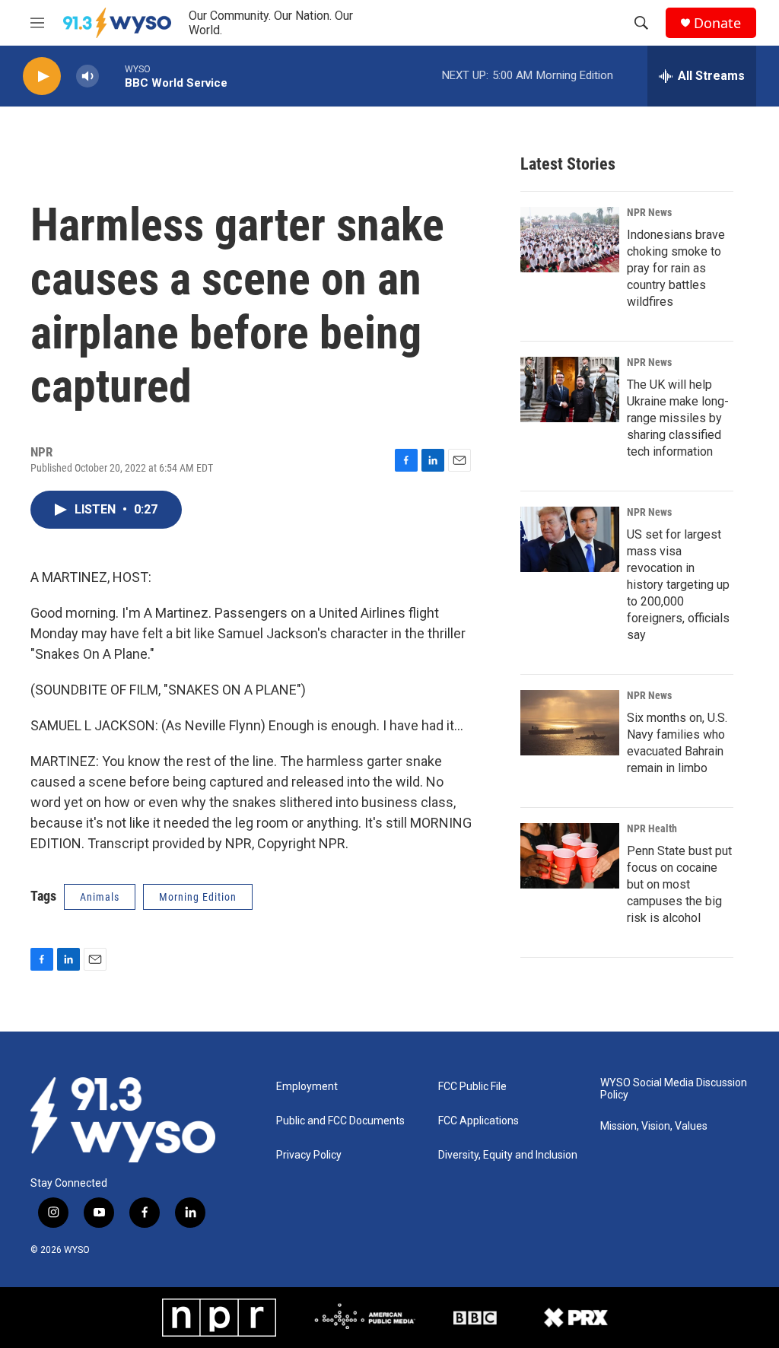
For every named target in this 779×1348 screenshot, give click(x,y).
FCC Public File (472, 1086)
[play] (42, 76)
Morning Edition (198, 897)
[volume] (87, 76)
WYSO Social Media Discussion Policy (673, 1089)
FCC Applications (478, 1121)
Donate (717, 23)
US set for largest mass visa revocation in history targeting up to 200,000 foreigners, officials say (678, 584)
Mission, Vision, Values (653, 1126)
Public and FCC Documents (340, 1121)
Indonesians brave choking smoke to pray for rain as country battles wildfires (676, 268)
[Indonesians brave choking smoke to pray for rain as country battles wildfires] (569, 239)
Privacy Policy (309, 1155)
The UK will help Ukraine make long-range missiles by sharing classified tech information (678, 418)
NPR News (649, 212)
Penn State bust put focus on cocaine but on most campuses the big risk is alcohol (679, 884)
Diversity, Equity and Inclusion (507, 1155)
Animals (99, 897)
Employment (307, 1086)
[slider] (112, 76)
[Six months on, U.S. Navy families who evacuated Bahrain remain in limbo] (569, 722)
